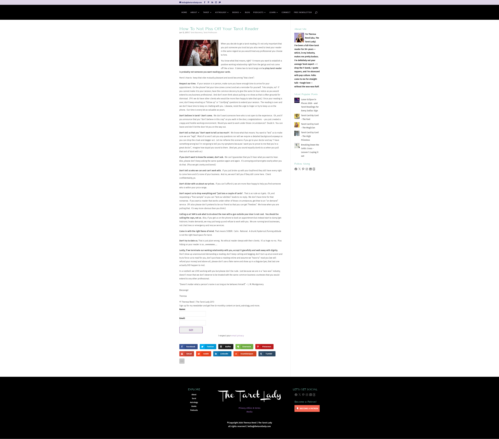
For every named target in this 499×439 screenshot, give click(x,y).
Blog (247, 12)
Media (249, 412)
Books (235, 12)
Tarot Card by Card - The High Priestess (310, 136)
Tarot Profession (210, 32)
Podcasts (258, 12)
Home (184, 12)
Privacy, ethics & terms (249, 408)
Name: (182, 309)
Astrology (220, 12)
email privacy (237, 335)
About (194, 12)
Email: (182, 318)
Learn (272, 12)
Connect (286, 12)
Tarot (206, 12)
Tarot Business (197, 32)
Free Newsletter (303, 12)
